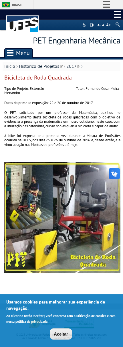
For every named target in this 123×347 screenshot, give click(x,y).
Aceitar (61, 334)
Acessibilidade (85, 25)
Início (9, 66)
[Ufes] (22, 21)
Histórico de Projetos (41, 66)
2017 (73, 66)
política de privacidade (31, 321)
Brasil (17, 5)
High (92, 25)
